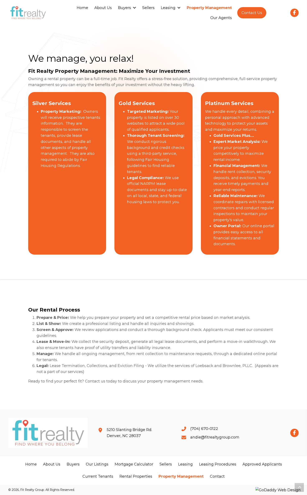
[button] (251, 12)
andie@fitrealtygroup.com (214, 437)
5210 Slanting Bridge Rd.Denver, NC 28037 (129, 432)
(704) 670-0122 (204, 428)
